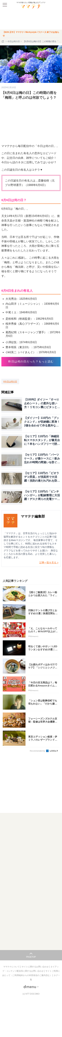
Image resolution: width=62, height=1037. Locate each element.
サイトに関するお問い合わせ (35, 967)
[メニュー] (4, 4)
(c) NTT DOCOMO (31, 994)
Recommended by (38, 751)
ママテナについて (11, 967)
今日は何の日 (13, 41)
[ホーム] (3, 41)
